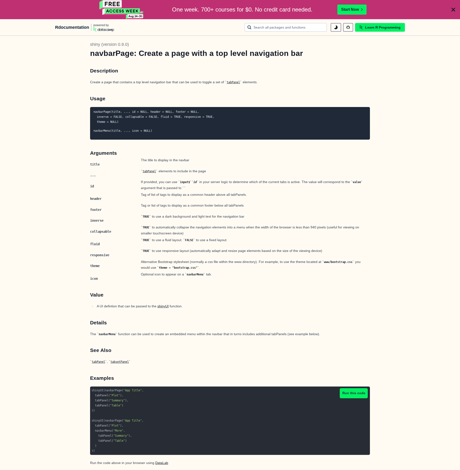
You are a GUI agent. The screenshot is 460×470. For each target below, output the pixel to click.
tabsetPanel (119, 361)
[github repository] (348, 27)
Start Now (350, 9)
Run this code (353, 393)
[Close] (453, 9)
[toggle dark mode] (336, 27)
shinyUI (163, 306)
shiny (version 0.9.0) (109, 44)
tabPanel (233, 82)
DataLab (161, 463)
